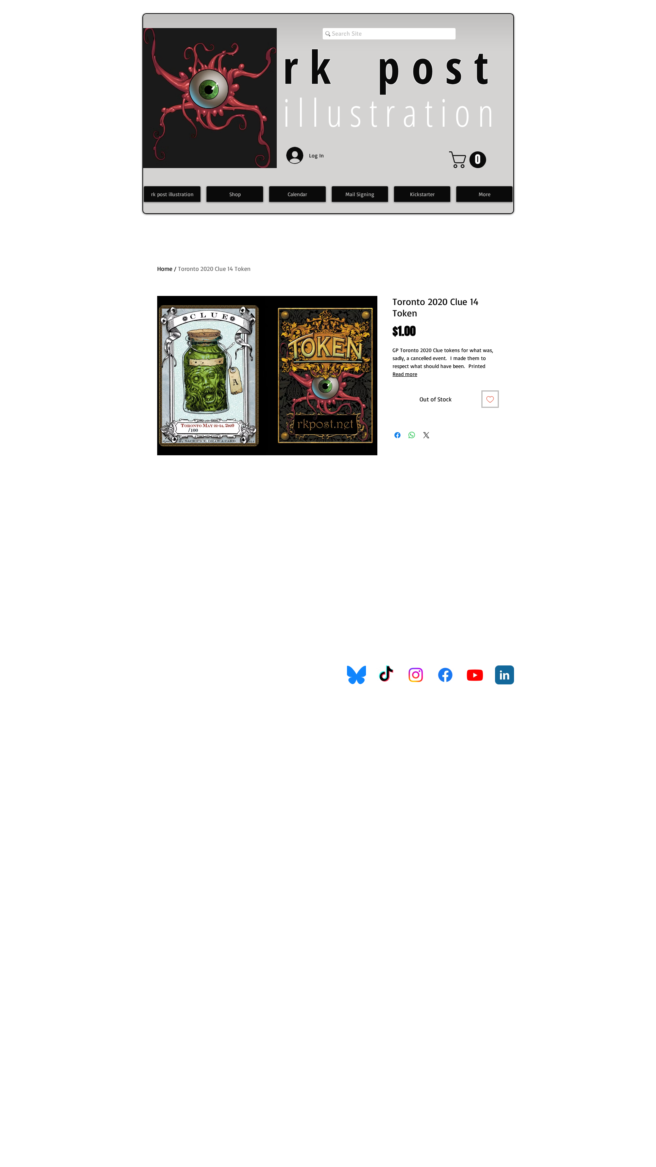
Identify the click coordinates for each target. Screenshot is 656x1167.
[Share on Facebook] (397, 435)
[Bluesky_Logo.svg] (356, 674)
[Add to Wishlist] (490, 399)
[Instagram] (415, 674)
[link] (469, 159)
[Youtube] (474, 674)
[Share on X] (426, 435)
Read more (405, 374)
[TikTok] (386, 674)
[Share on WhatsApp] (411, 435)
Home (164, 268)
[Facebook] (445, 674)
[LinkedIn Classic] (504, 674)
